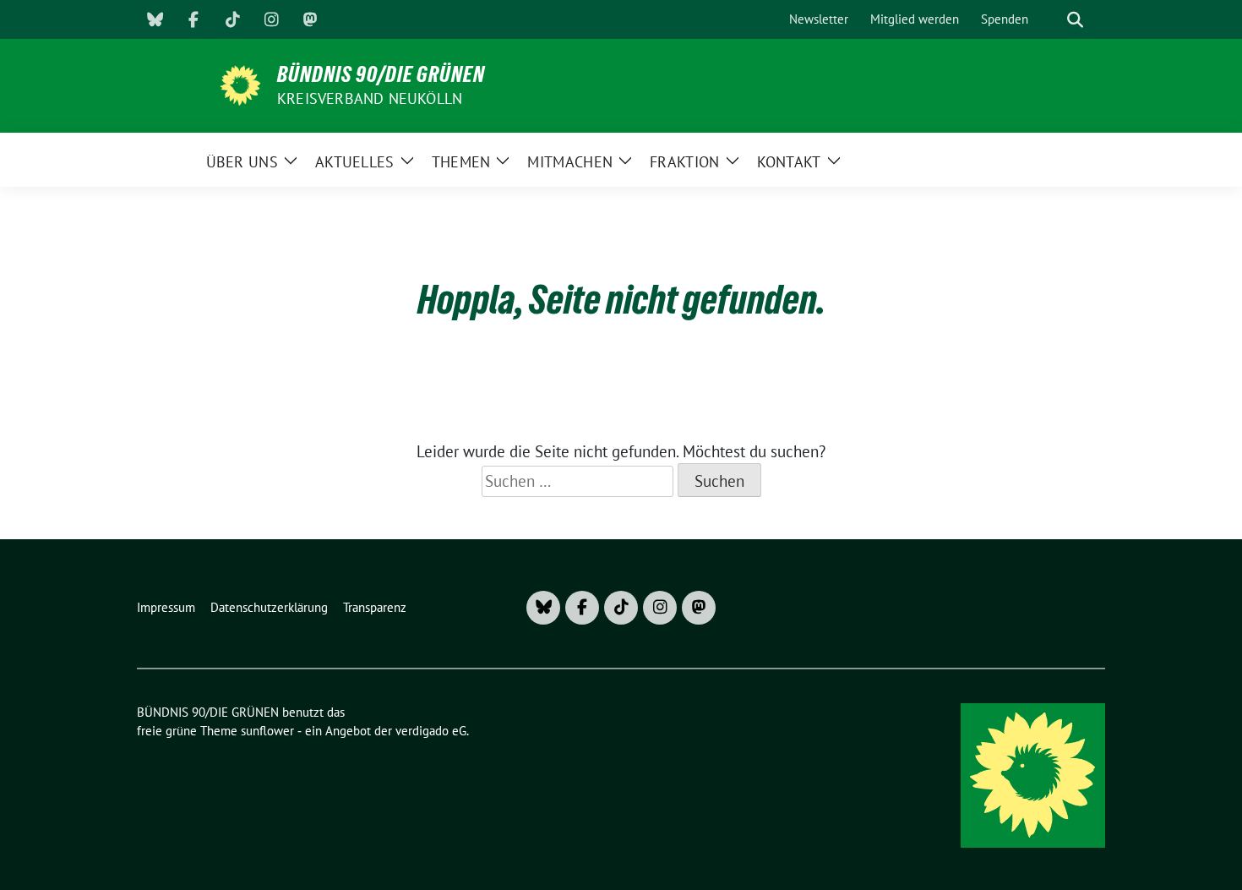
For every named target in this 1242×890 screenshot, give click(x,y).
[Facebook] (193, 19)
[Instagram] (271, 19)
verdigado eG (430, 731)
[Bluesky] (155, 19)
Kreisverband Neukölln (369, 98)
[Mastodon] (310, 19)
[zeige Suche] (1075, 19)
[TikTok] (232, 19)
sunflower (267, 731)
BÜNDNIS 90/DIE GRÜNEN (381, 74)
